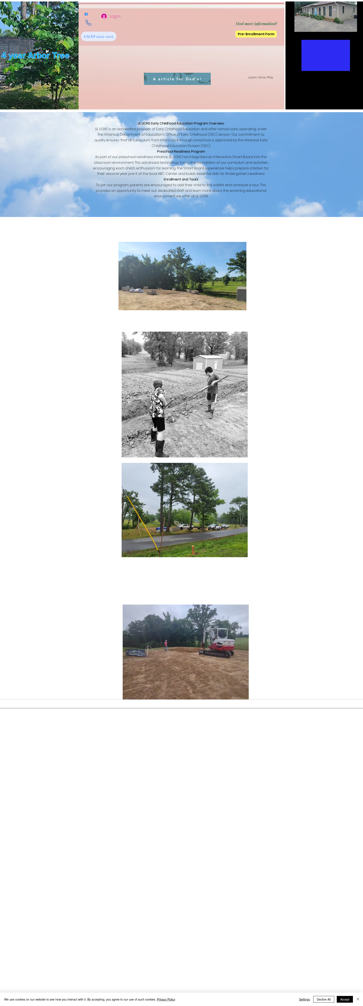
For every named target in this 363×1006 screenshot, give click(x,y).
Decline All (324, 999)
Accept (344, 999)
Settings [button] (304, 999)
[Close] (357, 999)
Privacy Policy (166, 999)
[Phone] (88, 22)
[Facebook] (86, 14)
